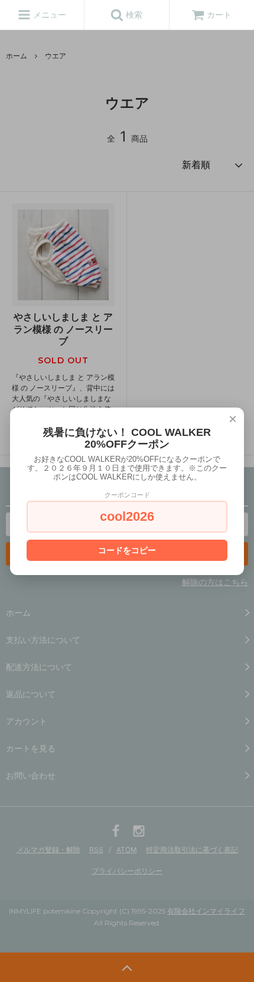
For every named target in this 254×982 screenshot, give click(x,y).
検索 (132, 14)
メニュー (48, 14)
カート (219, 14)
